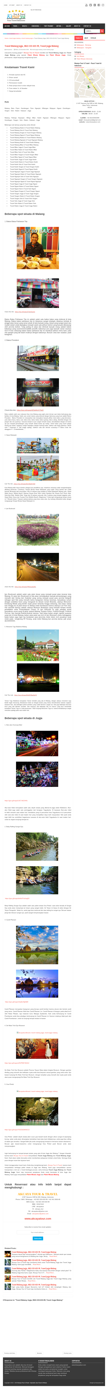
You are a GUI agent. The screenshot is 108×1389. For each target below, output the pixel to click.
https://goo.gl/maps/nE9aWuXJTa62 (30, 410)
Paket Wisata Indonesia (84, 59)
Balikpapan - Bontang (84, 45)
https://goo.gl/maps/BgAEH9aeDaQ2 (25, 695)
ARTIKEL (58, 26)
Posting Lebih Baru (9, 1353)
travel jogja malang (37, 49)
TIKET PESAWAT (48, 26)
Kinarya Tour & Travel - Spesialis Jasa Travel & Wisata (32, 1382)
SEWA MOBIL (35, 26)
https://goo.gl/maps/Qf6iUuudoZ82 (25, 587)
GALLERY (68, 26)
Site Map (12, 5)
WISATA (24, 26)
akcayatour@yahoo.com (40, 1213)
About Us (19, 5)
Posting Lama (68, 1353)
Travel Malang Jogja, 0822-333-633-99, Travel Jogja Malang (34, 1252)
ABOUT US (77, 26)
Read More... (53, 1256)
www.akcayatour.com (38, 1218)
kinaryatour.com (99, 1382)
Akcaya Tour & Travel (31, 53)
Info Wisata (80, 56)
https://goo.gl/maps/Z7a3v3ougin (25, 312)
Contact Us (27, 5)
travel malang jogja (48, 49)
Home (5, 5)
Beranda (39, 1353)
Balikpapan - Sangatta (84, 47)
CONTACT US (87, 26)
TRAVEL (15, 26)
